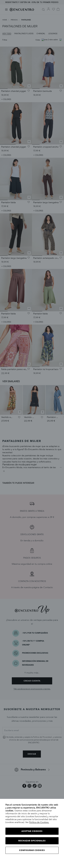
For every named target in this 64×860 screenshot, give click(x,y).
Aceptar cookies (32, 831)
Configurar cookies (32, 850)
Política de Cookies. (39, 822)
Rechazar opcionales (32, 841)
